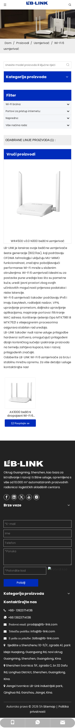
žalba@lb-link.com (45, 638)
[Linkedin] (14, 497)
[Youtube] (29, 497)
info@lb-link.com (43, 631)
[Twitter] (21, 497)
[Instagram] (36, 497)
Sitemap (49, 706)
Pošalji (21, 583)
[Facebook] (6, 497)
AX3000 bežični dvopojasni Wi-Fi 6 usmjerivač (20, 414)
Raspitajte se (22, 423)
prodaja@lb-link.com (42, 624)
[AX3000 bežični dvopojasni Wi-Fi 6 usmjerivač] (20, 393)
